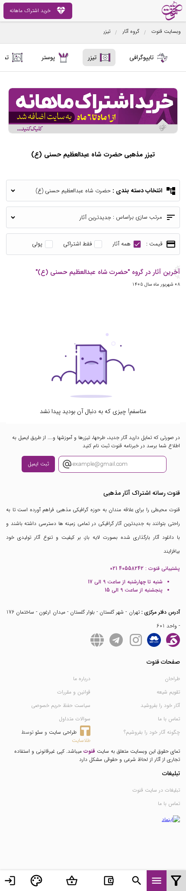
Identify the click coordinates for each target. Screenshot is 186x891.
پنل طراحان (36, 881)
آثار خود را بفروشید (160, 705)
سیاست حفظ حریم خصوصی (60, 705)
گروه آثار (130, 31)
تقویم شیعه (168, 692)
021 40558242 (127, 568)
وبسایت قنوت (166, 31)
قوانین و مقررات (73, 692)
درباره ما (81, 679)
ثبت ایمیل (38, 464)
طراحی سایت (63, 732)
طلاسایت (81, 740)
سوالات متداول (74, 719)
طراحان (172, 679)
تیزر (106, 31)
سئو (39, 732)
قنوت (89, 751)
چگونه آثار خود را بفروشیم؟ (152, 732)
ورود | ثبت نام (10, 881)
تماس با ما (169, 719)
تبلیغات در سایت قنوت (156, 790)
